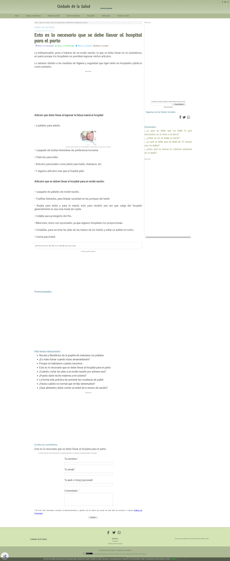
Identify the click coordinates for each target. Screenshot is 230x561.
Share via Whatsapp (65, 46)
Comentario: (71, 491)
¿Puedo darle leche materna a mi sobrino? (62, 376)
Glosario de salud (123, 16)
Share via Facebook (45, 46)
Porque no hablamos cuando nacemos (61, 363)
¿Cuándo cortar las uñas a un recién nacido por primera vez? (72, 372)
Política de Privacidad (115, 543)
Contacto (115, 541)
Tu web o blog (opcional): (78, 480)
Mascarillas (91, 16)
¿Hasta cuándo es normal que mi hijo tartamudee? (67, 384)
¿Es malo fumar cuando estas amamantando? (64, 359)
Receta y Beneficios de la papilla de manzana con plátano (71, 355)
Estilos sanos (106, 16)
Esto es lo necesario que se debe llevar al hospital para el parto (75, 367)
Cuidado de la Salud (73, 6)
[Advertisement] (88, 90)
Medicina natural (54, 16)
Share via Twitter (84, 46)
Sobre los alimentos (73, 16)
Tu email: (69, 469)
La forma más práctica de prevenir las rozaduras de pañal (71, 380)
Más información (183, 559)
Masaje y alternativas (33, 16)
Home (17, 16)
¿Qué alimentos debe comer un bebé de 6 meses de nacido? (73, 388)
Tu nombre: (71, 459)
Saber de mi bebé (44, 27)
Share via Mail (101, 46)
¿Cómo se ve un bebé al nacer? (163, 138)
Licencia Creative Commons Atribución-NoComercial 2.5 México (127, 554)
